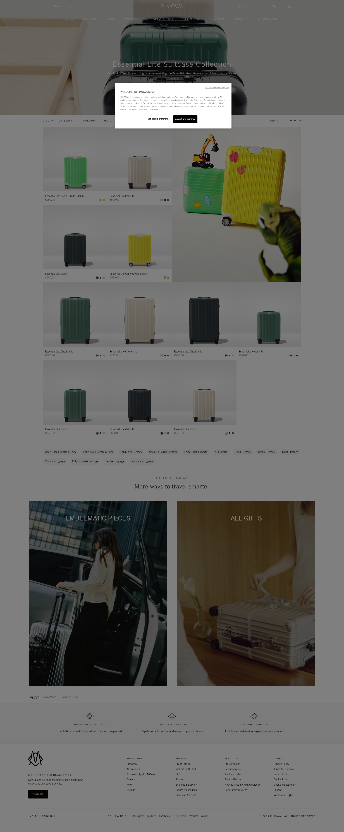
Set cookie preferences (159, 118)
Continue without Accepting (217, 87)
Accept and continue (185, 119)
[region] (173, 105)
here (140, 103)
